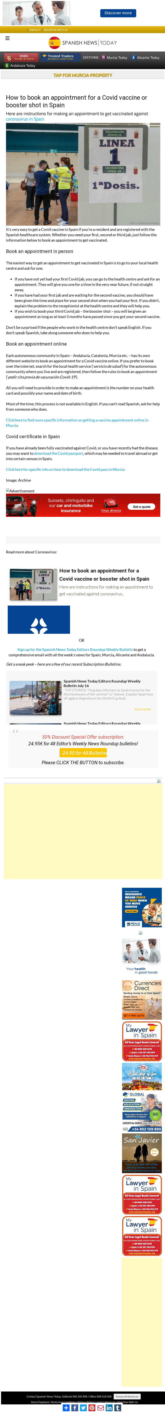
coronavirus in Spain (25, 118)
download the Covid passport (58, 453)
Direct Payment (40, 1402)
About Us (109, 1402)
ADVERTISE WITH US (55, 30)
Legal (99, 1402)
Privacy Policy (86, 1402)
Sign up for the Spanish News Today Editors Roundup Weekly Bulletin (75, 649)
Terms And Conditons (63, 1402)
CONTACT (35, 30)
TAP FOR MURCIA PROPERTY (82, 75)
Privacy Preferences (127, 1396)
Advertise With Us (127, 1402)
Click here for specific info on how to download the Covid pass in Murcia (65, 469)
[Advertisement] (83, 831)
